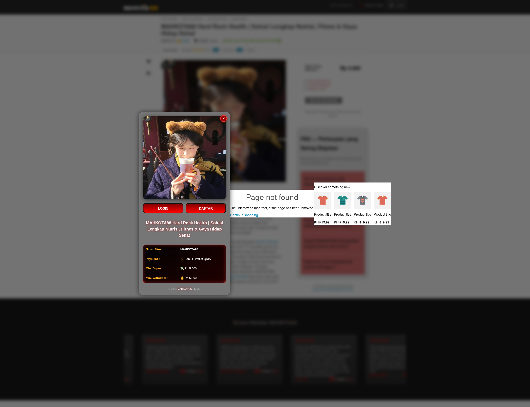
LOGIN (163, 208)
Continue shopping (244, 215)
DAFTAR (206, 208)
